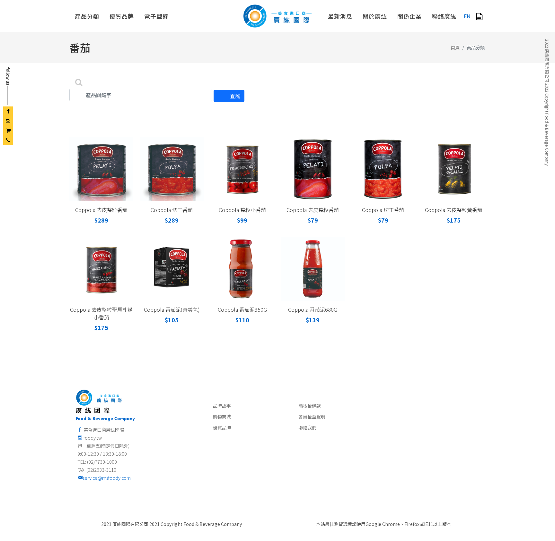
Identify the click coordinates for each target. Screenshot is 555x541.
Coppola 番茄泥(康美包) (172, 309)
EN (467, 16)
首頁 (455, 47)
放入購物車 (104, 188)
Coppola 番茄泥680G (312, 309)
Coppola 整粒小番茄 (242, 210)
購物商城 (222, 416)
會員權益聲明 (311, 416)
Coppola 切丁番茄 (172, 210)
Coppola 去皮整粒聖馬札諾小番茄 (101, 313)
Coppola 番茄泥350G (242, 309)
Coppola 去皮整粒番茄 (101, 210)
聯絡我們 (307, 427)
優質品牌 (222, 427)
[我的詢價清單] (479, 16)
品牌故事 (222, 405)
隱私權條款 (309, 405)
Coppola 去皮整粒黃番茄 (453, 210)
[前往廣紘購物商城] (8, 130)
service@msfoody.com (107, 477)
